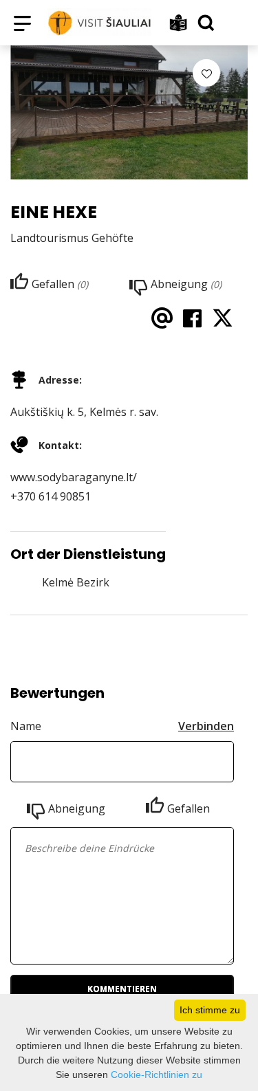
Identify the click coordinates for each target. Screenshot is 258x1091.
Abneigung (76, 808)
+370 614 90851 (50, 496)
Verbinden (206, 726)
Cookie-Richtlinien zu (156, 1074)
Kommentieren (122, 989)
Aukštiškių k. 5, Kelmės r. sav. (84, 411)
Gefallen (188, 808)
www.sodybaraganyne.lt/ (73, 477)
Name (25, 726)
